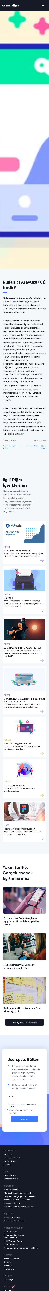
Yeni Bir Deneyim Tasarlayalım (17, 1199)
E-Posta (12, 1096)
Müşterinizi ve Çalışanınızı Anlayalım (20, 1196)
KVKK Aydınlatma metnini (19, 1104)
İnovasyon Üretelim (12, 1203)
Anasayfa (8, 1154)
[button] (43, 5)
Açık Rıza (12, 1110)
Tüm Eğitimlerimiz (12, 1217)
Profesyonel (9, 1269)
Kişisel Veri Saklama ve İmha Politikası (14, 1236)
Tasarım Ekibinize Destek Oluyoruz (19, 1206)
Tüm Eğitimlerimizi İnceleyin (24, 1022)
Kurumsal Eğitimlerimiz (14, 1221)
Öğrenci (7, 1262)
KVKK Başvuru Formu (13, 1241)
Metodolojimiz (10, 1161)
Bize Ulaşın (8, 1279)
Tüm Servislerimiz (11, 1189)
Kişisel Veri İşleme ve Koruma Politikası (21, 1248)
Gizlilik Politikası (11, 1244)
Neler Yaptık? (10, 1175)
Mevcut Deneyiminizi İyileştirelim (18, 1193)
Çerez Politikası (11, 1231)
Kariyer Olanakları (11, 1258)
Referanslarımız (11, 1179)
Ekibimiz (7, 1164)
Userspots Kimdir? (12, 1158)
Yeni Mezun (9, 1265)
